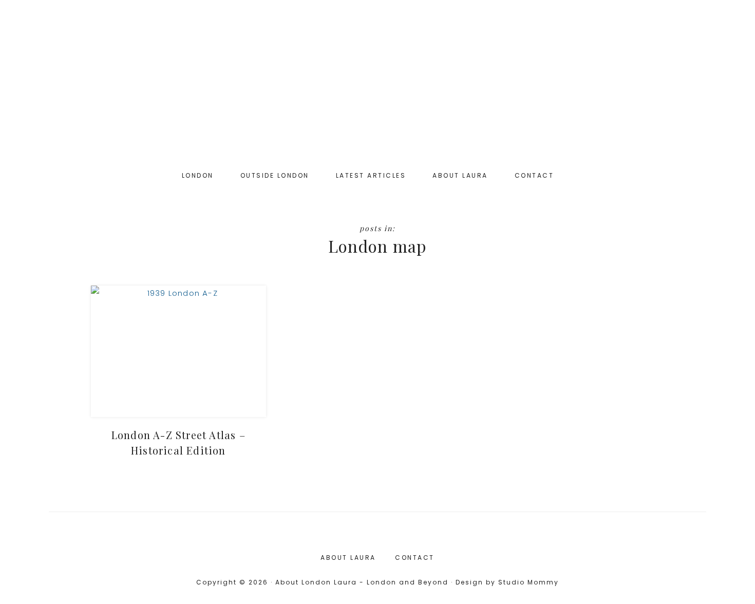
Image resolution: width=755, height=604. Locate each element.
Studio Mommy (528, 582)
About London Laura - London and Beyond (377, 87)
